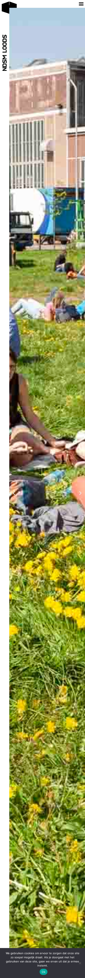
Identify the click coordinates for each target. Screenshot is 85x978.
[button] (14, 493)
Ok (43, 971)
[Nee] (80, 963)
